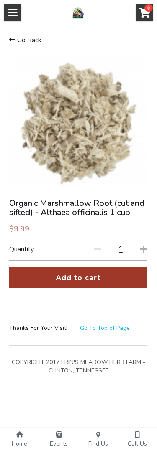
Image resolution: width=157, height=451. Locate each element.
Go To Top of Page (105, 328)
